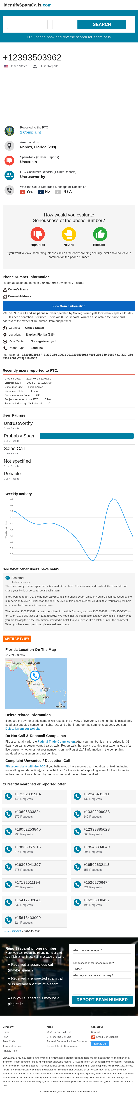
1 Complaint (30, 132)
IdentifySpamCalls (28, 5)
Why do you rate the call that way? (93, 975)
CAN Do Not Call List (59, 1036)
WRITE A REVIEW (16, 638)
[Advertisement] (69, 97)
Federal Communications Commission (69, 1041)
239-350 (17, 931)
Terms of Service (12, 1046)
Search (102, 24)
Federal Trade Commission (62, 1046)
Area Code (9, 1041)
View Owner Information (68, 306)
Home (6, 931)
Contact (95, 1032)
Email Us (100, 1043)
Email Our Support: (107, 1036)
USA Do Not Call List (59, 1032)
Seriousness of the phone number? (93, 962)
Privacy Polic (10, 1050)
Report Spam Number (102, 999)
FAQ (5, 1036)
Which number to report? (87, 950)
